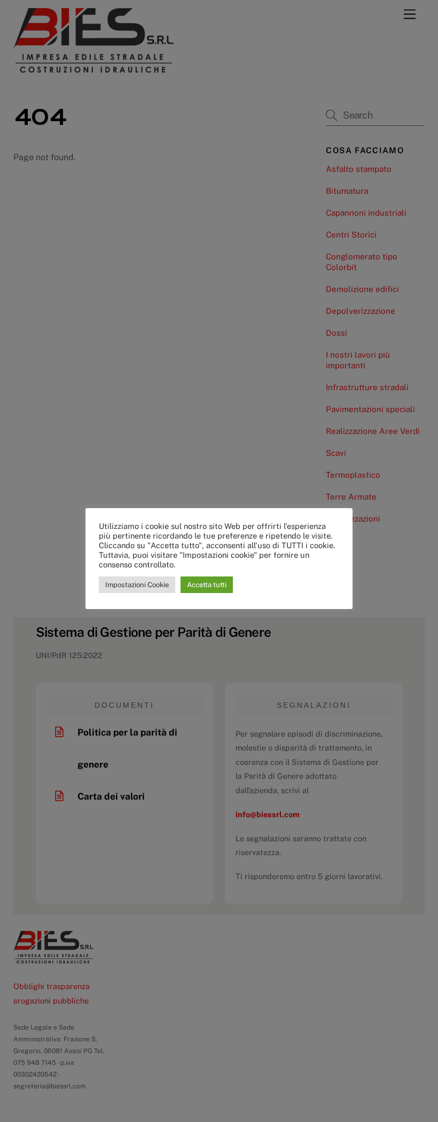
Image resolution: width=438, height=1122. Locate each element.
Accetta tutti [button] (206, 585)
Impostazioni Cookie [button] (137, 585)
